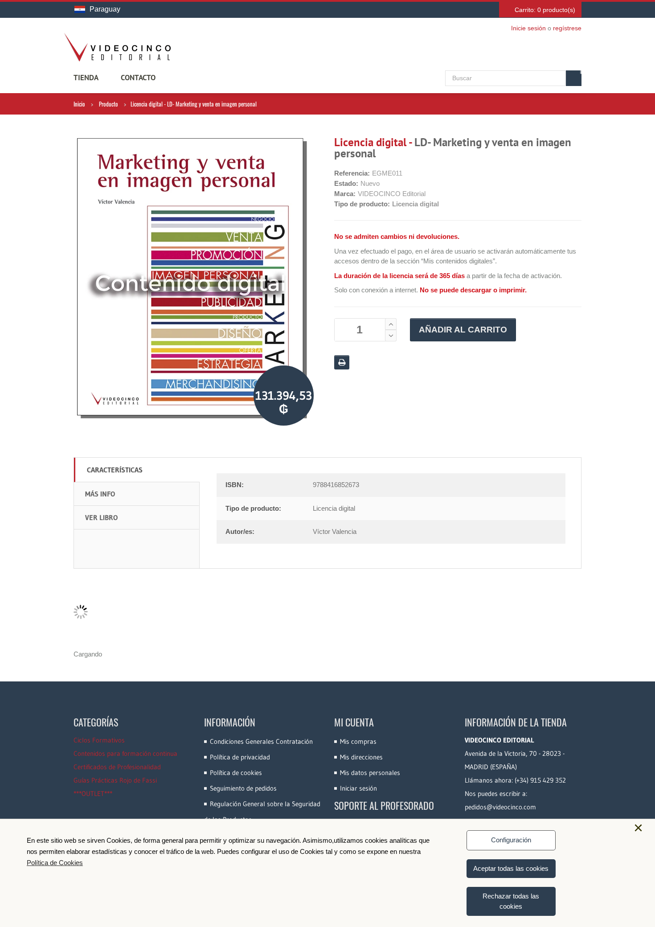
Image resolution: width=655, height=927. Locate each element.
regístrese (567, 28)
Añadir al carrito (463, 329)
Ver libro (101, 517)
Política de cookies (236, 772)
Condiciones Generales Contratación (261, 741)
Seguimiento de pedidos (243, 788)
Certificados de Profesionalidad (117, 767)
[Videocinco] (117, 47)
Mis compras (358, 741)
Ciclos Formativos (99, 740)
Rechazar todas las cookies (511, 901)
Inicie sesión (528, 28)
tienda (86, 77)
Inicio (79, 103)
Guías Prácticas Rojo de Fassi (115, 780)
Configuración (511, 840)
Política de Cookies (55, 862)
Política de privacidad (240, 757)
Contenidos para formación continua (125, 753)
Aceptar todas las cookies (511, 868)
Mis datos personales (370, 772)
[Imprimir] (341, 362)
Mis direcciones (361, 757)
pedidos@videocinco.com (500, 807)
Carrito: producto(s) (545, 9)
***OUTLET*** (93, 793)
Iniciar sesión (358, 788)
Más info (100, 493)
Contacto (138, 77)
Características (115, 469)
